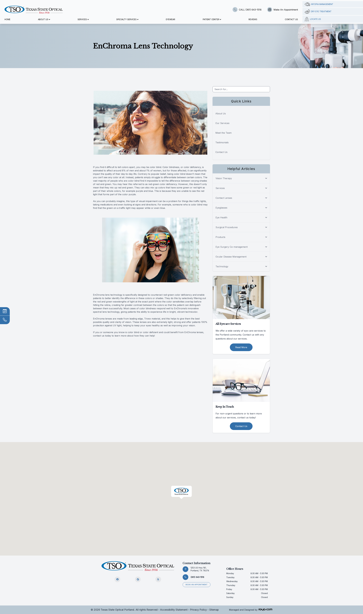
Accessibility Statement (173, 609)
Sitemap (214, 609)
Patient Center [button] (211, 19)
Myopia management (322, 4)
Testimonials (222, 142)
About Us (220, 113)
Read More (241, 347)
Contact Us (291, 19)
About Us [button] (43, 19)
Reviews (253, 19)
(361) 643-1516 (197, 577)
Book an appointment (196, 584)
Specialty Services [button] (126, 19)
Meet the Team (223, 132)
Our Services (222, 123)
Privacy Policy (198, 609)
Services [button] (82, 19)
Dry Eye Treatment (321, 11)
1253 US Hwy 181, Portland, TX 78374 (200, 569)
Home (7, 19)
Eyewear (170, 19)
